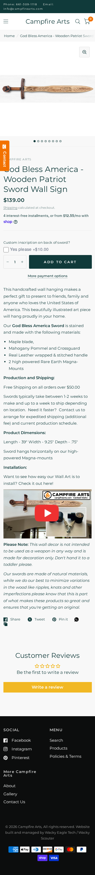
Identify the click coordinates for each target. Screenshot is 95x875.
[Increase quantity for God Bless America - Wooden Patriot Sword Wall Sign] (22, 261)
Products (58, 748)
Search (56, 740)
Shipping (10, 208)
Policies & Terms (65, 756)
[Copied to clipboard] (6, 624)
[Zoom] (84, 52)
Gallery (10, 793)
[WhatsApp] (77, 619)
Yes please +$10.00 (29, 249)
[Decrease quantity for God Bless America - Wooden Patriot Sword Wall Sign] (8, 261)
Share (15, 619)
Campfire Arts (48, 21)
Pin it (63, 619)
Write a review (47, 687)
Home (9, 36)
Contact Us (14, 801)
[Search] (77, 21)
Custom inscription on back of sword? (36, 242)
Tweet (40, 619)
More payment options (48, 276)
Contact (5, 158)
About (9, 785)
